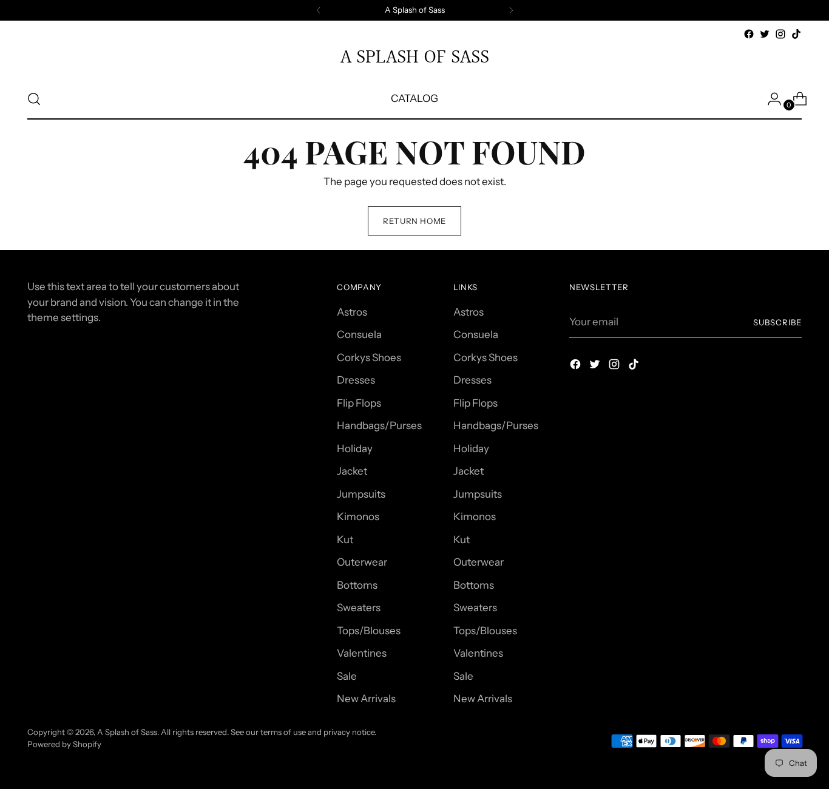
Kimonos (358, 516)
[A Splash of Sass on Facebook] (748, 34)
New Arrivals (366, 698)
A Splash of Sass (127, 732)
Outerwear (362, 562)
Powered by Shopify (64, 744)
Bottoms (357, 585)
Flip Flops (359, 403)
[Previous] (318, 10)
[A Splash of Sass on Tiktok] (796, 34)
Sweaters (359, 607)
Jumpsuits (361, 494)
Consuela (359, 334)
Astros (352, 312)
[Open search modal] (34, 99)
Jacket (352, 471)
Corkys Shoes (369, 357)
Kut (345, 539)
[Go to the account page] (769, 99)
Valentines (362, 653)
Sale (347, 676)
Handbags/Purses (379, 425)
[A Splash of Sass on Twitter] (764, 34)
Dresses (356, 380)
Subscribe (777, 322)
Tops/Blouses (369, 631)
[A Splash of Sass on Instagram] (780, 34)
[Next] (511, 10)
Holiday (355, 448)
